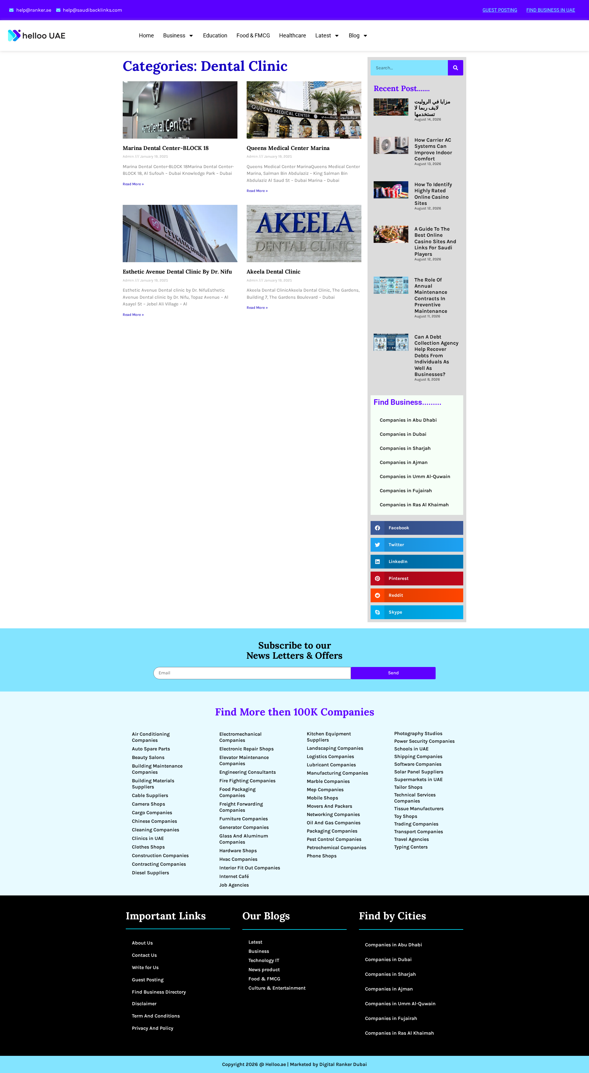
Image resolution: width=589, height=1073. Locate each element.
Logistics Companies (330, 756)
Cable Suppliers (150, 795)
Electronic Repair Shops (246, 749)
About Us (142, 943)
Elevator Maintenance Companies (244, 760)
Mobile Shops (322, 798)
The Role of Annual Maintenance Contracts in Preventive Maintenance (430, 295)
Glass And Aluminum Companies (243, 839)
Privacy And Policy (152, 1028)
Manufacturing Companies (337, 773)
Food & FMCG (253, 35)
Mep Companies (325, 789)
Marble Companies (328, 781)
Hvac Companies (238, 859)
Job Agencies (234, 885)
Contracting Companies (159, 864)
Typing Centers (411, 847)
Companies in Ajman (404, 462)
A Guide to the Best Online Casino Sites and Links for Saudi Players (435, 241)
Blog (354, 35)
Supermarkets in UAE (418, 779)
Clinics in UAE (148, 838)
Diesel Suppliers (150, 873)
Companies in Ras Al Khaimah (414, 505)
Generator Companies (244, 827)
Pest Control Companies (334, 839)
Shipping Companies (418, 756)
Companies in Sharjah (405, 448)
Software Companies (417, 764)
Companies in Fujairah (406, 490)
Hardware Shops (238, 850)
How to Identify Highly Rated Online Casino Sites (433, 193)
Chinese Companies (154, 821)
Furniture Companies (243, 819)
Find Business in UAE (550, 10)
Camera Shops (148, 804)
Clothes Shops (148, 847)
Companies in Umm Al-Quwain (415, 476)
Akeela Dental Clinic (273, 271)
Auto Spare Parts (151, 749)
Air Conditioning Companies (151, 737)
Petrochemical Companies (336, 847)
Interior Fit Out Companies (249, 868)
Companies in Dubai (403, 434)
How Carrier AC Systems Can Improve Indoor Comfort (433, 149)
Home (146, 35)
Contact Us (144, 955)
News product (264, 969)
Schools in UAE (411, 749)
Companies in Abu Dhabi (408, 420)
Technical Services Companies (415, 798)
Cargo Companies (152, 812)
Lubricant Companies (331, 765)
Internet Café (234, 876)
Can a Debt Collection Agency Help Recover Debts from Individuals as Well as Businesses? (436, 355)
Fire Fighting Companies (247, 781)
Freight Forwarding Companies (241, 807)
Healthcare (292, 35)
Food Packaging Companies (237, 792)
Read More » (133, 184)
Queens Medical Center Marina (288, 147)
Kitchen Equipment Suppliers (329, 737)
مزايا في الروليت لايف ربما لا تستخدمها (432, 107)
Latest (323, 35)
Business (174, 35)
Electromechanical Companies (240, 737)
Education (215, 35)
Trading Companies (416, 824)
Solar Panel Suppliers (418, 772)
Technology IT (263, 960)
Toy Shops (405, 816)
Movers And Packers (329, 806)
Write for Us (145, 967)
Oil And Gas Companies (333, 823)
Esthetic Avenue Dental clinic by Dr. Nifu (177, 271)
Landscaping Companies (335, 748)
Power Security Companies (424, 741)
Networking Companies (333, 814)
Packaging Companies (332, 831)
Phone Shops (322, 856)
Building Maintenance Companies (157, 769)
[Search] (455, 67)
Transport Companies (418, 831)
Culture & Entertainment (277, 988)
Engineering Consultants (247, 772)
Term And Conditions (156, 1016)
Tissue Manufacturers (419, 808)
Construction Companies (160, 855)
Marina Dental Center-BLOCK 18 (166, 147)
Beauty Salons (148, 757)
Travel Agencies (411, 839)
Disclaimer (144, 1003)
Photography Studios (418, 733)
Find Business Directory (159, 992)
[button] (417, 528)
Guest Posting (500, 10)
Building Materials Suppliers (153, 784)
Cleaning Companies (155, 830)
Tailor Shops (408, 787)
